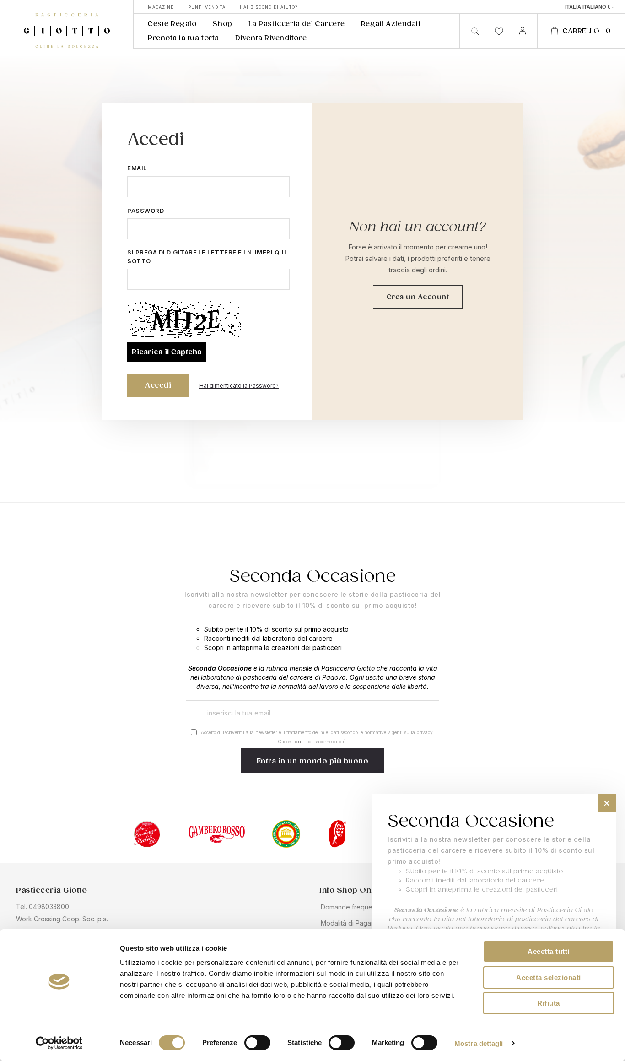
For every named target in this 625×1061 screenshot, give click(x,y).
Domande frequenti (350, 907)
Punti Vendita (207, 7)
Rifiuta (548, 1003)
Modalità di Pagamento (355, 923)
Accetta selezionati (548, 977)
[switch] (257, 1043)
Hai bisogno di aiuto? (268, 7)
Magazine (161, 7)
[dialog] (494, 923)
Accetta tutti (549, 951)
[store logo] (66, 24)
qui (298, 741)
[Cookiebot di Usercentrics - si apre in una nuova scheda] (59, 1043)
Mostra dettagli (478, 1043)
